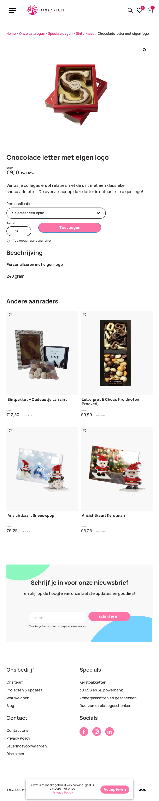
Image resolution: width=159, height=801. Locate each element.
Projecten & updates (24, 690)
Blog (10, 705)
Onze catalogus (32, 33)
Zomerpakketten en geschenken (108, 697)
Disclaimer (15, 753)
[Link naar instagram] (96, 731)
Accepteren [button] (115, 789)
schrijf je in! (109, 616)
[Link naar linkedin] (109, 731)
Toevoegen (69, 227)
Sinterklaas (85, 33)
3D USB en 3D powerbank (101, 690)
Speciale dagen (60, 33)
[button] (144, 50)
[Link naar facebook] (84, 731)
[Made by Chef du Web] (142, 790)
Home (11, 33)
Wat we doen (17, 697)
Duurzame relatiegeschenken (105, 705)
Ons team (14, 682)
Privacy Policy (18, 738)
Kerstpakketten (93, 682)
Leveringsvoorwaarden (26, 746)
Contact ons (17, 730)
